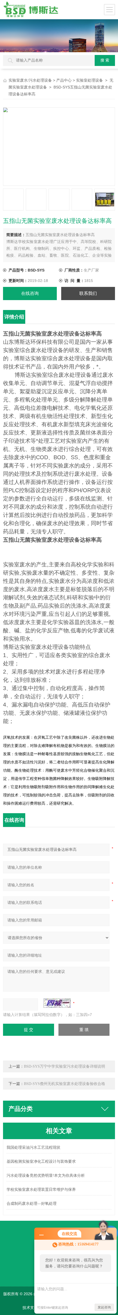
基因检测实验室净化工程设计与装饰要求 (41, 1161)
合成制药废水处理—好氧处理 (32, 1204)
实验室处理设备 (89, 80)
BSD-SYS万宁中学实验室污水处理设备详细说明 (64, 1066)
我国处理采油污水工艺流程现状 (33, 1147)
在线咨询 (30, 293)
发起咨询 (104, 1307)
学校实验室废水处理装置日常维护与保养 (41, 1189)
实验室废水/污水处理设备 (30, 80)
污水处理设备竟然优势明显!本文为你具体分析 (46, 1175)
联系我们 (88, 293)
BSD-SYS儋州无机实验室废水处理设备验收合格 (64, 1084)
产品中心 (64, 80)
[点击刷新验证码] (57, 1003)
